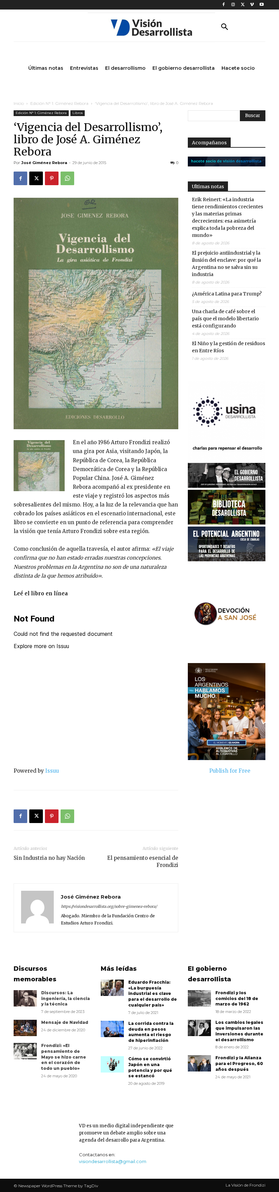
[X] (243, 5)
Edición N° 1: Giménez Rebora (59, 103)
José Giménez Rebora (44, 162)
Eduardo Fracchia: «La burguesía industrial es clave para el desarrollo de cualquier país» (152, 994)
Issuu (52, 771)
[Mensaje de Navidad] (25, 1028)
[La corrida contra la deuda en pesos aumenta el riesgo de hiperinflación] (112, 1029)
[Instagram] (233, 5)
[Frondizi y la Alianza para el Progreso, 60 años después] (199, 1063)
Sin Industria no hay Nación (49, 858)
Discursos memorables (35, 974)
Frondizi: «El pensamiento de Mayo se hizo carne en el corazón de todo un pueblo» (63, 1057)
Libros (77, 113)
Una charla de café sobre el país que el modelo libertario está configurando (225, 318)
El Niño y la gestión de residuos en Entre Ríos (228, 347)
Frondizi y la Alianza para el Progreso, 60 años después (239, 1063)
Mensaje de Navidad (64, 1022)
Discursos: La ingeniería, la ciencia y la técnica (65, 998)
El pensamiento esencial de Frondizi (142, 861)
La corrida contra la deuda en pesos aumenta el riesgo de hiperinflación (151, 1032)
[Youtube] (261, 5)
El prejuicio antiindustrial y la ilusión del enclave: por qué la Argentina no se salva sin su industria (226, 263)
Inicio (19, 103)
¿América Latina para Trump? (227, 294)
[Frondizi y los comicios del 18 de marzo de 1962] (199, 998)
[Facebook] (224, 5)
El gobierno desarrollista (209, 974)
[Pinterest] (52, 178)
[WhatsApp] (67, 178)
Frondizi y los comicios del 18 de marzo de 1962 (236, 998)
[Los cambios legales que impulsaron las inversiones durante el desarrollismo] (199, 1028)
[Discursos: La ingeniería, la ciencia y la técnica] (25, 998)
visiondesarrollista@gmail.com (112, 1161)
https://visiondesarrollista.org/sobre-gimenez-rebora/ (109, 906)
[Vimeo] (252, 5)
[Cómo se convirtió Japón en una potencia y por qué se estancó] (112, 1064)
